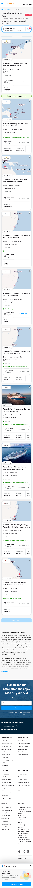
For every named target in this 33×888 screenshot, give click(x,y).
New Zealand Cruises (6, 743)
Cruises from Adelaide (24, 746)
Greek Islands (5, 765)
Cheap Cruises (5, 774)
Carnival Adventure (6, 821)
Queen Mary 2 (5, 818)
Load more (15, 620)
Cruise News (22, 859)
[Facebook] (19, 851)
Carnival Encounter (6, 824)
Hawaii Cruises (5, 757)
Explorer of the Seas (6, 810)
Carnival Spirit (5, 830)
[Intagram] (28, 851)
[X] (24, 851)
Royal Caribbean (22, 774)
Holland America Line (23, 782)
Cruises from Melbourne (24, 752)
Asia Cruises (4, 752)
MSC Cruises (21, 791)
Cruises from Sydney (23, 741)
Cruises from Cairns (23, 749)
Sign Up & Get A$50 (16, 884)
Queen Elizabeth (5, 816)
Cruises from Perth (23, 755)
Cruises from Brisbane (24, 743)
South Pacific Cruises (6, 749)
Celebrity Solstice (5, 813)
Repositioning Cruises (6, 793)
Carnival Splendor (6, 827)
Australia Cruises (5, 741)
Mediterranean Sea (6, 746)
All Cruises (8, 9)
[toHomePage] (9, 3)
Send (16, 708)
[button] (8, 88)
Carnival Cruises (22, 777)
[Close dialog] (30, 866)
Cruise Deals (4, 777)
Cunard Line (21, 788)
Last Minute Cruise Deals (7, 785)
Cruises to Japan (5, 755)
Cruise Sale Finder (6, 780)
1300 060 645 (26, 4)
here (24, 714)
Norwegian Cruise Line (24, 785)
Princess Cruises (22, 780)
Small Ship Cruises (6, 798)
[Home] (2, 9)
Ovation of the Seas (6, 807)
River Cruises (4, 796)
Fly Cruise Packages (6, 782)
